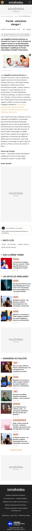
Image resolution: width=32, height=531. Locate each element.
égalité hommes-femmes (8, 247)
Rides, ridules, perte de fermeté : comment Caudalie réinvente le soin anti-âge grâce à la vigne (21, 426)
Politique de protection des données (15, 505)
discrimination (12, 244)
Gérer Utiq (14, 515)
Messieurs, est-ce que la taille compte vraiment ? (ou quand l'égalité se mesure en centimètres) (21, 317)
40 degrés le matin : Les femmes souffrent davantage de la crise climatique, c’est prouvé (21, 303)
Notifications (5, 515)
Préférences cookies (24, 515)
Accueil (2, 16)
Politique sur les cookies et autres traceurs (15, 502)
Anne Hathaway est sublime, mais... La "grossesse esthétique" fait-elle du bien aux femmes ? (20, 411)
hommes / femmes (23, 244)
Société (16, 16)
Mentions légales (22, 498)
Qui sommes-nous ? (9, 498)
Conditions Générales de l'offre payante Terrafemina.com (16, 509)
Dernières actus (9, 16)
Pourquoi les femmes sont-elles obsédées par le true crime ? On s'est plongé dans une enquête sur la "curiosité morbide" (22, 287)
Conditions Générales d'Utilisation (15, 495)
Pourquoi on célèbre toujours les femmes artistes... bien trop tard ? (21, 396)
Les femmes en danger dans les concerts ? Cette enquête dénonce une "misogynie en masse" (21, 265)
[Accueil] (16, 2)
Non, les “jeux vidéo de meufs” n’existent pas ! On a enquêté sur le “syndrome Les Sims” (22, 368)
